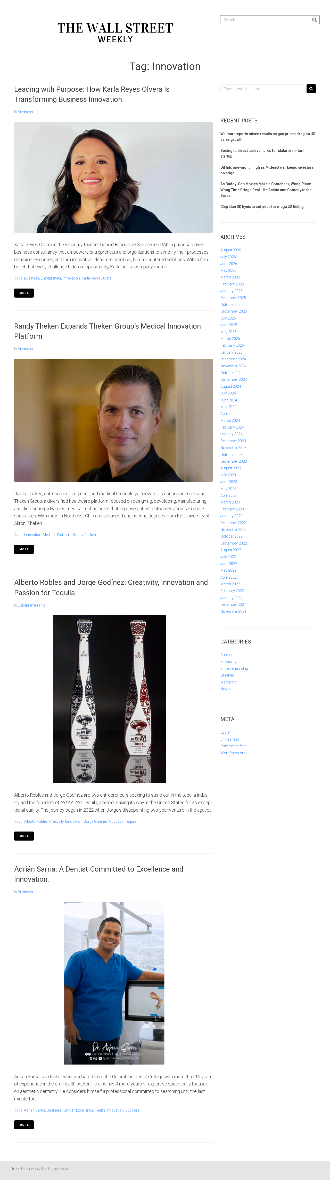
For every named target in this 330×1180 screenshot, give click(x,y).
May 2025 (228, 332)
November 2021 (233, 611)
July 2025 (228, 318)
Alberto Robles (36, 821)
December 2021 (233, 604)
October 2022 (231, 536)
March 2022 (230, 584)
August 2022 (230, 550)
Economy (228, 661)
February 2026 (232, 284)
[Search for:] (262, 88)
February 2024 (232, 427)
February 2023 (232, 509)
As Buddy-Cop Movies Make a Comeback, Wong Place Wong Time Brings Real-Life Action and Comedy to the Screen (265, 190)
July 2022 (228, 557)
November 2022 (233, 529)
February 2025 (232, 345)
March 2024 (230, 420)
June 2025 (228, 325)
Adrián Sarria (34, 1110)
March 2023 (230, 502)
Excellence (84, 1110)
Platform (64, 535)
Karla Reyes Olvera (96, 278)
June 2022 (228, 564)
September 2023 (233, 461)
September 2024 (233, 379)
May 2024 (228, 407)
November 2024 (233, 366)
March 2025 (230, 339)
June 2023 (228, 482)
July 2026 (228, 257)
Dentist (69, 1110)
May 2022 (228, 570)
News (225, 689)
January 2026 (231, 291)
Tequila (131, 821)
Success (116, 821)
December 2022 (233, 523)
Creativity (56, 821)
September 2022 (233, 543)
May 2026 (228, 270)
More (24, 293)
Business (25, 112)
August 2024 (230, 386)
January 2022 (231, 598)
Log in (225, 732)
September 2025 (233, 311)
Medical (49, 535)
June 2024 (228, 400)
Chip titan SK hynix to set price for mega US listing (262, 207)
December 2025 (233, 298)
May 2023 (228, 489)
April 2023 (228, 495)
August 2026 (230, 250)
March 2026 (230, 277)
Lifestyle (227, 675)
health (100, 1110)
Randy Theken (84, 535)
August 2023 (230, 468)
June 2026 (228, 264)
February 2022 (232, 591)
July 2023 (228, 475)
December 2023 (233, 441)
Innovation (71, 278)
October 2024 (231, 373)
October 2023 (231, 455)
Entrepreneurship (31, 605)
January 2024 (231, 434)
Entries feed (229, 739)
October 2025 (231, 304)
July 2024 (228, 393)
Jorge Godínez (96, 821)
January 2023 (231, 516)
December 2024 (233, 359)
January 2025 (231, 352)
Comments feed (233, 746)
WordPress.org (232, 753)
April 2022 (228, 577)
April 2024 (228, 414)
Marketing (228, 682)
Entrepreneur (51, 278)
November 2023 (233, 448)
